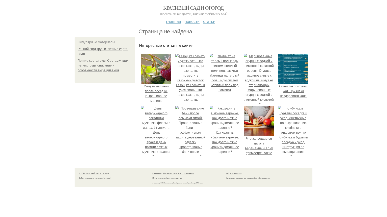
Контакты (156, 173)
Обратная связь (233, 173)
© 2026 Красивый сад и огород (94, 173)
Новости (192, 21)
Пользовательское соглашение (178, 173)
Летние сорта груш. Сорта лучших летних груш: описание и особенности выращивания (103, 65)
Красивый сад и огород (193, 7)
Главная (173, 21)
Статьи (209, 21)
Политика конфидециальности (167, 178)
